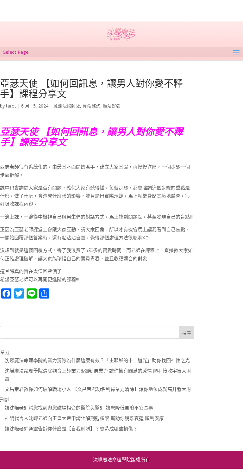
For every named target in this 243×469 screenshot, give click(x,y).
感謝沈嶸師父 (66, 106)
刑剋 (4, 399)
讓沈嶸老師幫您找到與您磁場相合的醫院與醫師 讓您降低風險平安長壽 (79, 407)
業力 (4, 352)
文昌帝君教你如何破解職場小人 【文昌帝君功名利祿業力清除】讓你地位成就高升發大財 (98, 389)
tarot (11, 106)
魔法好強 (112, 106)
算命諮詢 (91, 106)
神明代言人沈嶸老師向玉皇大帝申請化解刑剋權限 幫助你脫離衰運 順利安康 (84, 418)
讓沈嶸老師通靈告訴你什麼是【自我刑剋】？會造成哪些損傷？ (71, 428)
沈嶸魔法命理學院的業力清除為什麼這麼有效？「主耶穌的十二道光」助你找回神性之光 (97, 360)
